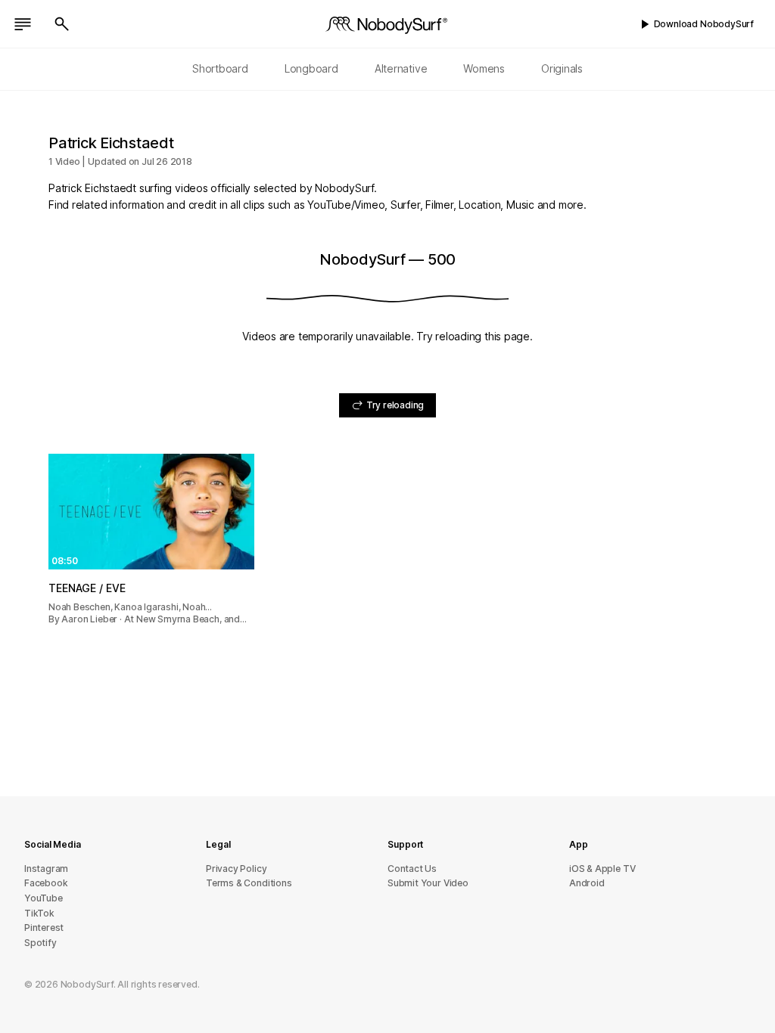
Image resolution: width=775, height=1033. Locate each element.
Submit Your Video (428, 883)
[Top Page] (387, 24)
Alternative (401, 68)
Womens (484, 68)
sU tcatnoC (412, 868)
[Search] (62, 24)
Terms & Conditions (249, 883)
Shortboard (220, 68)
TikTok (39, 913)
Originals (562, 68)
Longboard (311, 68)
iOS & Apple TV (602, 868)
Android (587, 883)
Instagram (46, 868)
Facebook (45, 883)
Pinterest (44, 927)
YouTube (43, 898)
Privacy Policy (236, 868)
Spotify (40, 942)
